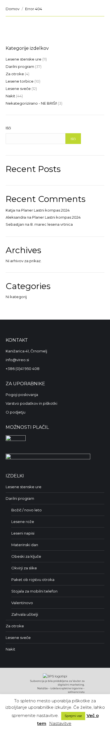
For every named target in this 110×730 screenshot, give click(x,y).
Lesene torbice (20, 81)
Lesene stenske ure (23, 59)
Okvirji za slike (24, 568)
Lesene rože (22, 521)
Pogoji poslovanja (22, 394)
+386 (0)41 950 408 (22, 368)
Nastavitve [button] (60, 723)
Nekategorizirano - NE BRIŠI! (31, 103)
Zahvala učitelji (24, 614)
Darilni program (20, 66)
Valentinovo (22, 602)
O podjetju (15, 412)
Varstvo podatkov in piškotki (31, 403)
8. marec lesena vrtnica (51, 224)
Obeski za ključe (26, 556)
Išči (8, 128)
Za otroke (15, 74)
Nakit (10, 96)
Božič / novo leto (26, 510)
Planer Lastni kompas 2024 (45, 210)
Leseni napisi (22, 533)
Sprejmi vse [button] (73, 716)
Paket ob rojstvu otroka (32, 579)
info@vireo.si (17, 360)
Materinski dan (24, 544)
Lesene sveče (18, 88)
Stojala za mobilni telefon (34, 591)
